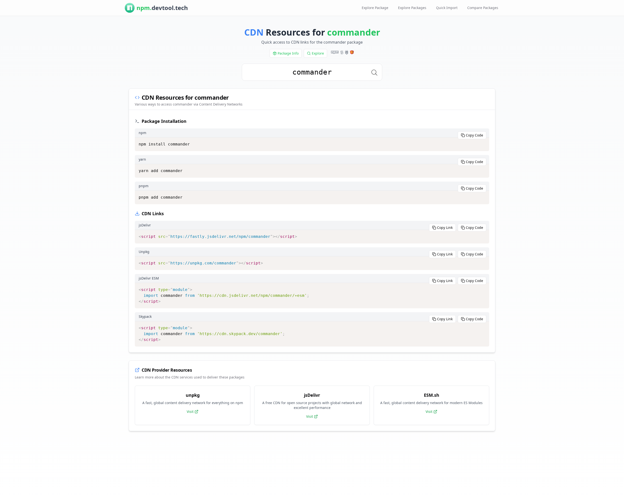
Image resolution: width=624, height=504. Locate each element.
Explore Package (375, 7)
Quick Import (447, 7)
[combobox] (312, 72)
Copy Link (445, 227)
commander (353, 32)
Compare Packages (482, 7)
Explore (318, 53)
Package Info (288, 53)
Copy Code (474, 135)
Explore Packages (412, 7)
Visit (190, 411)
